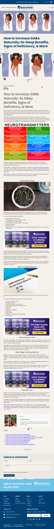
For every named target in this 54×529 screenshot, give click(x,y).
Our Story (41, 499)
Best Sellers (6, 499)
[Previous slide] (11, 2)
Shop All (4, 7)
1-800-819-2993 (10, 512)
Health (28, 499)
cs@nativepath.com (11, 517)
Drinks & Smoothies (20, 503)
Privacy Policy (29, 524)
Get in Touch (42, 503)
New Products (7, 505)
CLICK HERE (30, 2)
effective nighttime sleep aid (41, 167)
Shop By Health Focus (11, 7)
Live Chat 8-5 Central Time (13, 514)
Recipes (29, 503)
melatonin (8, 121)
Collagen (6, 501)
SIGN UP (46, 515)
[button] (52, 7)
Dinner (17, 499)
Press (40, 501)
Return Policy (7, 524)
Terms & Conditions (18, 524)
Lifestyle (29, 501)
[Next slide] (42, 2)
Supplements (7, 503)
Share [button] (6, 51)
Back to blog (27, 449)
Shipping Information (40, 524)
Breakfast (17, 501)
